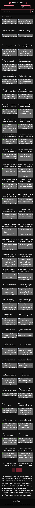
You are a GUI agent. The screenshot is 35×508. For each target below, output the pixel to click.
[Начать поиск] (32, 11)
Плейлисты (9, 7)
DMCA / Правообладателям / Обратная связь (17, 504)
